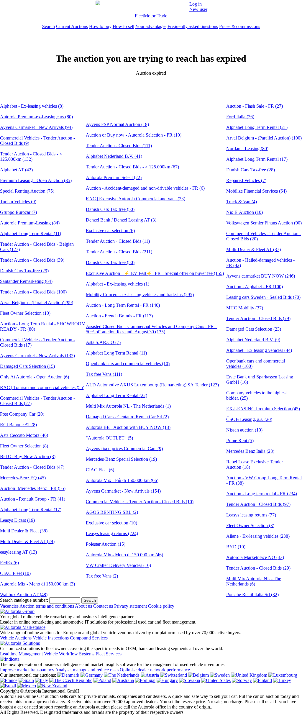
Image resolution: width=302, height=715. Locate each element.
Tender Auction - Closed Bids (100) (33, 291)
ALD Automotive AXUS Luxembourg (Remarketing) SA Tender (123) (152, 384)
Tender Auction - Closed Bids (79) (258, 318)
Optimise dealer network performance (155, 669)
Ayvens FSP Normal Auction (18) (117, 124)
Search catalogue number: (24, 600)
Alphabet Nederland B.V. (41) (114, 156)
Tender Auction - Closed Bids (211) (119, 251)
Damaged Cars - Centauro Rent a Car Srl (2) (127, 416)
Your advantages (150, 26)
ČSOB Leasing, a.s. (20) (249, 419)
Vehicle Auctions (16, 637)
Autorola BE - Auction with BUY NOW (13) (128, 427)
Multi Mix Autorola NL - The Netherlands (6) (253, 581)
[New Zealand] (52, 685)
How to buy (100, 26)
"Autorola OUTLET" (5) (109, 437)
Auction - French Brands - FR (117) (119, 315)
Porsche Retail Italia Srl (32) (252, 594)
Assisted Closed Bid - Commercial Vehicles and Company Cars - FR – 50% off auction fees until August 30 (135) (151, 329)
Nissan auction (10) (244, 429)
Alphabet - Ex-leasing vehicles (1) (117, 283)
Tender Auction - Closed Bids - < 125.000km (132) (31, 156)
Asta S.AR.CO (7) (103, 342)
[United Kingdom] (249, 675)
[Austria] (150, 675)
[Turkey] (282, 680)
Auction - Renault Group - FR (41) (32, 498)
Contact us (103, 606)
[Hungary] (167, 680)
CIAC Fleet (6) (100, 469)
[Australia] (123, 680)
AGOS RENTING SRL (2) (112, 512)
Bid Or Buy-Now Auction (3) (27, 456)
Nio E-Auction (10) (244, 212)
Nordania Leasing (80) (247, 148)
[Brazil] (8, 685)
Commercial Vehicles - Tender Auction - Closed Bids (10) (139, 501)
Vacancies (9, 606)
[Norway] (242, 680)
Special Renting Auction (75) (27, 190)
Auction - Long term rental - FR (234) (261, 493)
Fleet (139, 15)
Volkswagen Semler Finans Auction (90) (264, 222)
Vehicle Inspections (51, 637)
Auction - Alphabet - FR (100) (254, 286)
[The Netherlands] (121, 675)
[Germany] (92, 675)
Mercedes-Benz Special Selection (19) (121, 459)
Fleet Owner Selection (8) (24, 445)
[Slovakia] (189, 680)
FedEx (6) (9, 562)
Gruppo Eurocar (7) (18, 212)
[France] (8, 680)
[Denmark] (68, 675)
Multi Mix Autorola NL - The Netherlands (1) (128, 406)
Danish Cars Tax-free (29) (24, 270)
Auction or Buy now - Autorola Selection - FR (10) (133, 134)
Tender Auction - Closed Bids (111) (119, 145)
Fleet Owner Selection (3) (250, 525)
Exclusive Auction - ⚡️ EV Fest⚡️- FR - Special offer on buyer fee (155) (155, 273)
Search (48, 26)
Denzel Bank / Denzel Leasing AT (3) (121, 219)
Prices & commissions (239, 26)
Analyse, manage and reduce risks (87, 669)
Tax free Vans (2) (102, 575)
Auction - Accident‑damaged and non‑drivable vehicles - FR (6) (145, 188)
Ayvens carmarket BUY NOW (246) (260, 275)
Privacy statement (130, 606)
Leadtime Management (21, 653)
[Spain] (26, 680)
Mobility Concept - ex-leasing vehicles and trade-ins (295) (140, 294)
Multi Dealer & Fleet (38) (23, 530)
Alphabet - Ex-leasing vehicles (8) (31, 106)
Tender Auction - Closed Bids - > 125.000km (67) (132, 166)
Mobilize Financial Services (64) (256, 190)
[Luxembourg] (282, 675)
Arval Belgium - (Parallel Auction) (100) (264, 137)
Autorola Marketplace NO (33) (255, 557)
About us (83, 606)
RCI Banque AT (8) (18, 424)
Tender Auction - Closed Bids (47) (32, 467)
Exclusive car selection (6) (110, 230)
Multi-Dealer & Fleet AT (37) (253, 249)
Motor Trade (155, 15)
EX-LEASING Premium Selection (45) (263, 408)
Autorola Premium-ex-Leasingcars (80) (36, 116)
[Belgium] (198, 675)
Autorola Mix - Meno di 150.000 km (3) (37, 583)
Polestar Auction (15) (105, 544)
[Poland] (102, 680)
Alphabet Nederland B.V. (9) (253, 339)
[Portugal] (145, 680)
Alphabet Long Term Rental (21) (257, 127)
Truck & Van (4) (241, 201)
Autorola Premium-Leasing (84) (30, 222)
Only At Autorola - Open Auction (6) (34, 376)
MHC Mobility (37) (244, 307)
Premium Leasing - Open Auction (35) (36, 180)
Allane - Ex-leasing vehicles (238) (258, 536)
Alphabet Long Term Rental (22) (116, 395)
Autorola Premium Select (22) (114, 177)
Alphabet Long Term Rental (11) (30, 233)
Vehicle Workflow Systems (69, 653)
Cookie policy (161, 606)
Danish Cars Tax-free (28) (250, 169)
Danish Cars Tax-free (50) (110, 209)
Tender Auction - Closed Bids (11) (118, 241)
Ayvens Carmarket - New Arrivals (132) (37, 355)
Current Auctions (72, 26)
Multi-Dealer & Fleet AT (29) (27, 541)
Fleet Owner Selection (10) (25, 313)
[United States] (216, 680)
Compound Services (89, 637)
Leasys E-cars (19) (17, 520)
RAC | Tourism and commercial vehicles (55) (42, 387)
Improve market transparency (27, 669)
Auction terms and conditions (46, 606)
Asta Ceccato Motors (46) (24, 435)
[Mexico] (26, 685)
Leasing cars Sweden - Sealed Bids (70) (263, 297)
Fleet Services (109, 653)
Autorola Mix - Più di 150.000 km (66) (122, 480)
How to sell (123, 26)
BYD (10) (235, 546)
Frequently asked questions (193, 26)
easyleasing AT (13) (18, 552)
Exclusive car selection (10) (111, 522)
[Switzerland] (173, 675)
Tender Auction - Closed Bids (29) (258, 567)
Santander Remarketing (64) (26, 281)
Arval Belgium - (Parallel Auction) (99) (36, 302)
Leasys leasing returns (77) (251, 514)
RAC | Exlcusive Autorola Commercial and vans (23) (135, 198)
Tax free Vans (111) (104, 374)
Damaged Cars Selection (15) (27, 366)
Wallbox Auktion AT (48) (23, 594)
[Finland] (262, 680)
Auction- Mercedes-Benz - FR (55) (32, 488)
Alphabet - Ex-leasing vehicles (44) (259, 350)
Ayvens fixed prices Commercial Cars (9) (124, 448)
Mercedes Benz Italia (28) (250, 451)
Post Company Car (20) (22, 413)
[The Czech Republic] (70, 680)
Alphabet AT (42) (16, 169)
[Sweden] (220, 675)
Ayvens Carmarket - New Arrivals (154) (123, 490)
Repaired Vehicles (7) (246, 180)
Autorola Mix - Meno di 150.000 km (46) (124, 554)
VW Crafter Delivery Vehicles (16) (118, 565)
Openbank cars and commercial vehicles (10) (128, 363)
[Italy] (41, 680)
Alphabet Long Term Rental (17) (30, 509)
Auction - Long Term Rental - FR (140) (123, 305)
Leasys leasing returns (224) (112, 533)
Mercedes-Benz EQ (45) (23, 477)
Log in (195, 3)
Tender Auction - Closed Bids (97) (258, 504)
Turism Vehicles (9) (18, 201)
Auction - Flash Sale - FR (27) (254, 106)
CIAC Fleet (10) (15, 573)
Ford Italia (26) (240, 116)
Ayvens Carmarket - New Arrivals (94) (36, 127)
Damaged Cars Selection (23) (253, 329)
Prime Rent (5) (240, 440)
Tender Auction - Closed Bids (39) (32, 260)
